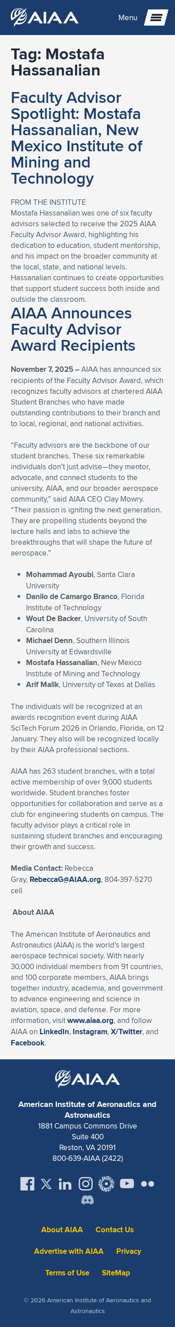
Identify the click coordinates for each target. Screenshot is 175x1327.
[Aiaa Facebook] (27, 1183)
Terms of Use (67, 1273)
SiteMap (116, 1273)
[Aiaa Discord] (87, 1200)
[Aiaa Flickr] (147, 1183)
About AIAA (62, 1229)
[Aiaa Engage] (106, 1183)
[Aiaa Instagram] (85, 1183)
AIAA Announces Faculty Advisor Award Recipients (73, 329)
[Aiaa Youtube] (127, 1183)
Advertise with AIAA (69, 1251)
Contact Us (115, 1229)
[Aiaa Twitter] (46, 1184)
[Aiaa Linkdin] (65, 1183)
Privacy (128, 1251)
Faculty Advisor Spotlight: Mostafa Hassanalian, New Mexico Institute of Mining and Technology (76, 137)
